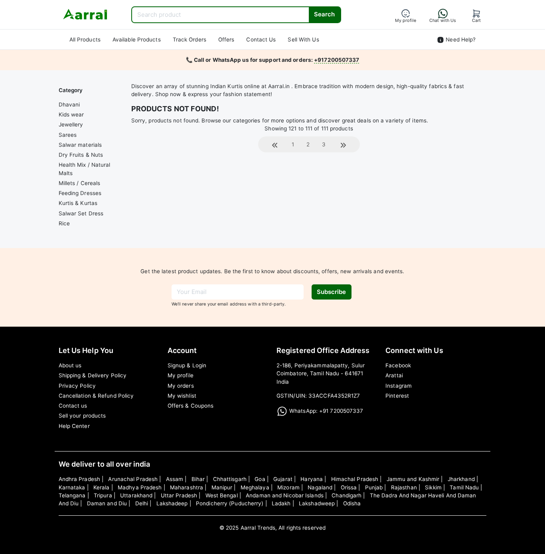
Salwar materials (80, 145)
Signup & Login (187, 365)
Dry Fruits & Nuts (81, 155)
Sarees (68, 135)
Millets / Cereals (80, 183)
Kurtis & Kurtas (78, 203)
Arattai (394, 375)
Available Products (137, 39)
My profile (181, 375)
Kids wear (71, 114)
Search (324, 14)
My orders (181, 385)
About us (70, 365)
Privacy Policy (77, 385)
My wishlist (182, 395)
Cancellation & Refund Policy (96, 395)
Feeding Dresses (80, 193)
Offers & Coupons (191, 405)
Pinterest (397, 395)
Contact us (73, 405)
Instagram (398, 385)
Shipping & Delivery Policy (93, 375)
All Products (85, 39)
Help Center (74, 426)
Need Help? (460, 39)
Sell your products (82, 415)
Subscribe (331, 292)
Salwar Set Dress (81, 213)
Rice (64, 223)
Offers (226, 39)
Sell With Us (303, 39)
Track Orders (189, 39)
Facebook (398, 365)
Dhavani (69, 104)
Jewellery (71, 124)
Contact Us (261, 39)
